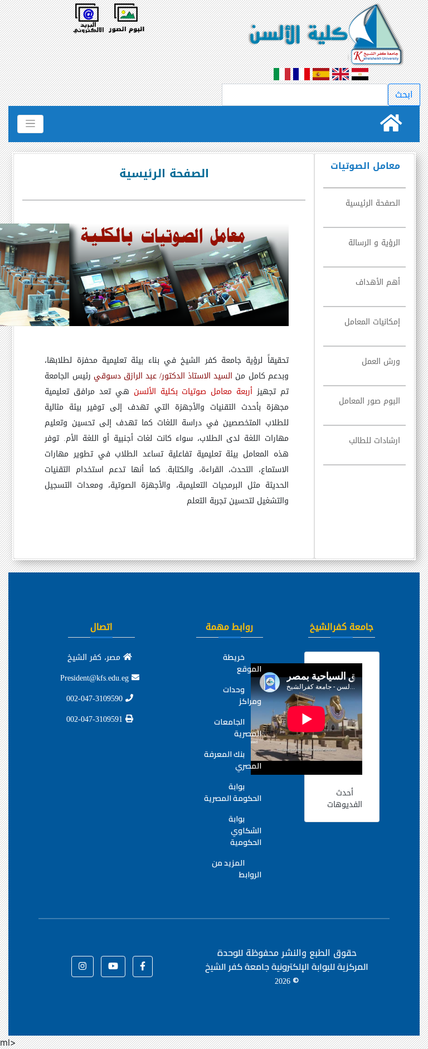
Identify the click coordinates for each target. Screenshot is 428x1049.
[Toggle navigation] (30, 124)
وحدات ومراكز (242, 695)
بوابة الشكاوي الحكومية (244, 830)
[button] (143, 966)
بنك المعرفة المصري (232, 760)
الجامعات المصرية (237, 728)
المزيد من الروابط (236, 869)
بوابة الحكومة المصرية (232, 792)
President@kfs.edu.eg (96, 678)
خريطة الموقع (242, 663)
